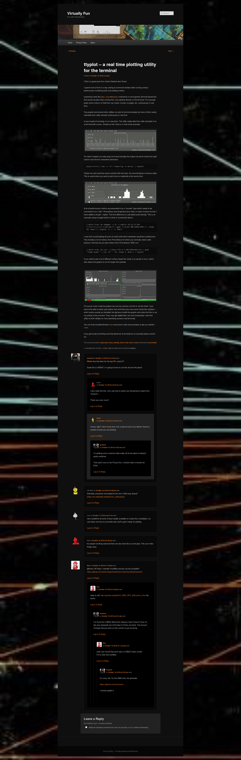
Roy (88, 565)
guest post (104, 342)
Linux (111, 342)
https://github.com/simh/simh (111, 684)
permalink (153, 342)
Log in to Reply (93, 373)
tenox (108, 76)
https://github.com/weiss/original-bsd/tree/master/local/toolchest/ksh (114, 571)
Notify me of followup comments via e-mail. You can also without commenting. (118, 727)
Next (171, 51)
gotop (115, 96)
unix (130, 342)
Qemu (93, 42)
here (111, 324)
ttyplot (107, 121)
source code (124, 342)
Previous (71, 51)
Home (70, 42)
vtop (108, 96)
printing (116, 342)
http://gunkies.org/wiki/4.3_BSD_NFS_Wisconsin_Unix (123, 595)
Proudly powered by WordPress (126, 751)
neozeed (90, 358)
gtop (103, 96)
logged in (96, 723)
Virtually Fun (78, 13)
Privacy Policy (81, 42)
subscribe (130, 727)
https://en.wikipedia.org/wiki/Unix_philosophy (106, 496)
